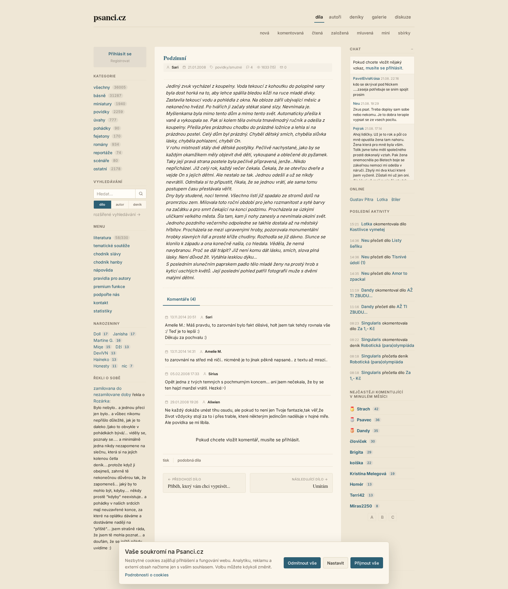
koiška (356, 462)
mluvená (365, 32)
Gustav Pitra (361, 199)
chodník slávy (107, 253)
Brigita (356, 452)
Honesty (101, 365)
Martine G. (103, 340)
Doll (97, 333)
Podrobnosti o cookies (147, 574)
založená (340, 32)
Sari (175, 67)
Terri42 (357, 495)
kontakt (100, 302)
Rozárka (101, 400)
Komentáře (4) (181, 299)
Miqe (98, 346)
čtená (317, 32)
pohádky (106, 128)
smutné (236, 67)
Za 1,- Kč (366, 328)
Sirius (213, 374)
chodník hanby (107, 261)
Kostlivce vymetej (367, 229)
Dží (119, 346)
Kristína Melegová (368, 473)
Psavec (364, 419)
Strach (363, 408)
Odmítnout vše (302, 562)
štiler (395, 199)
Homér (356, 484)
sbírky (404, 32)
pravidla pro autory (112, 278)
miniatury (109, 103)
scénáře (105, 160)
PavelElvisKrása (366, 78)
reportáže (107, 152)
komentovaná (291, 32)
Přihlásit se (120, 53)
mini (386, 32)
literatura (110, 237)
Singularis (371, 322)
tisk (166, 460)
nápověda (103, 269)
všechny (109, 87)
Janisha (120, 333)
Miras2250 (361, 505)
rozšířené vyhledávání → (117, 214)
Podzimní (174, 58)
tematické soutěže (111, 245)
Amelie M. (213, 351)
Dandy (367, 289)
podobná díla (189, 460)
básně (107, 95)
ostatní (107, 168)
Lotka (382, 199)
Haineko (101, 359)
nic (124, 365)
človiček (358, 441)
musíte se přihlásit (384, 67)
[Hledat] (140, 193)
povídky (108, 111)
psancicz (109, 16)
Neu (356, 103)
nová (264, 32)
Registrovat (120, 61)
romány (106, 144)
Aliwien (214, 402)
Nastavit (335, 562)
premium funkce (109, 286)
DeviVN (100, 352)
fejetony (107, 136)
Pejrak (358, 128)
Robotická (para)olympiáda (387, 345)
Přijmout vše (367, 562)
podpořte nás (106, 294)
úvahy (104, 119)
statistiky (102, 310)
